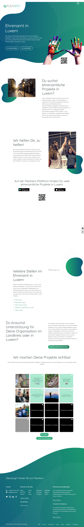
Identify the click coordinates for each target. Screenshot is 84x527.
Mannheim (39, 490)
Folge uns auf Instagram (44, 438)
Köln (29, 492)
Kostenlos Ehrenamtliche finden (59, 347)
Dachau (22, 494)
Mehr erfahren (56, 500)
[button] (22, 381)
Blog (39, 524)
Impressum (68, 524)
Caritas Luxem (19, 310)
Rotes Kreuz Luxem (20, 302)
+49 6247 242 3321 (13, 490)
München (39, 492)
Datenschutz (75, 524)
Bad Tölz (22, 492)
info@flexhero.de (12, 492)
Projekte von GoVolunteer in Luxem (24, 307)
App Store (60, 189)
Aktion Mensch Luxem (21, 305)
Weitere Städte (24, 498)
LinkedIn (13, 497)
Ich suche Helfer (26, 48)
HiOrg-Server (24, 505)
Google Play (24, 189)
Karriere (57, 524)
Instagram (10, 497)
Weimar (47, 492)
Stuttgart (39, 494)
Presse (62, 524)
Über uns (44, 524)
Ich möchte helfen (12, 48)
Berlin (21, 490)
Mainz (30, 494)
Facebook (16, 497)
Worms (47, 494)
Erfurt (30, 490)
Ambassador (51, 524)
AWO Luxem (18, 300)
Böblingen (47, 490)
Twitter (7, 497)
